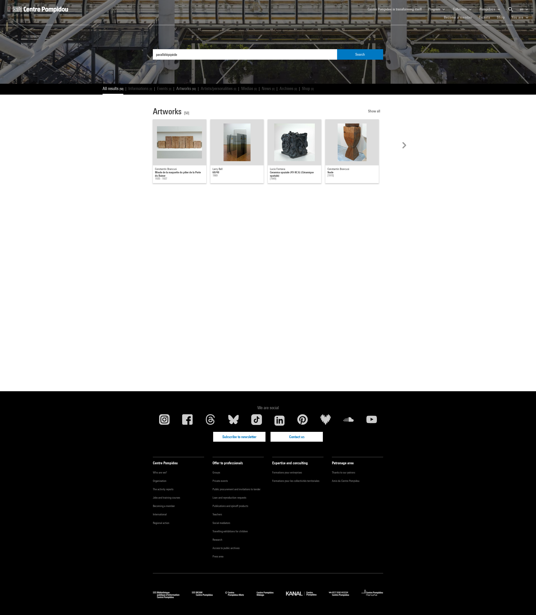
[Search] (511, 9)
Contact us (296, 437)
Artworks (186, 88)
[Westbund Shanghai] (342, 597)
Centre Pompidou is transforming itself (396, 9)
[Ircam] (205, 597)
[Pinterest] (302, 420)
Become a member (460, 17)
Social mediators (221, 523)
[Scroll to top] (526, 605)
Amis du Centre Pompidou (345, 480)
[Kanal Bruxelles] (304, 597)
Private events (220, 480)
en (522, 9)
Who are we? (160, 472)
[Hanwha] (372, 597)
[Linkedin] (279, 420)
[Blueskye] (233, 420)
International (160, 514)
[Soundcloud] (348, 420)
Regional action (161, 523)
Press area (218, 556)
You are (518, 17)
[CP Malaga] (268, 597)
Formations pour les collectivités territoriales (295, 480)
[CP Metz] (237, 597)
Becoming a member (164, 506)
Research (217, 539)
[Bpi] (169, 597)
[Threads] (210, 420)
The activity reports (163, 489)
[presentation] (404, 145)
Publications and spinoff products (230, 506)
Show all (374, 111)
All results (113, 88)
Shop (502, 17)
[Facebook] (187, 420)
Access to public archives (226, 548)
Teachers (217, 514)
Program (434, 9)
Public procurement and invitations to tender (236, 489)
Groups (216, 472)
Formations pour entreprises (287, 472)
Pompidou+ (487, 9)
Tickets (484, 17)
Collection (460, 9)
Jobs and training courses (166, 497)
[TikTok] (256, 420)
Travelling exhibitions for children (230, 531)
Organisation (159, 480)
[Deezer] (325, 420)
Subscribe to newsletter (239, 437)
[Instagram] (164, 420)
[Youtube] (371, 420)
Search (360, 54)
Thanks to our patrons (343, 472)
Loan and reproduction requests (229, 497)
